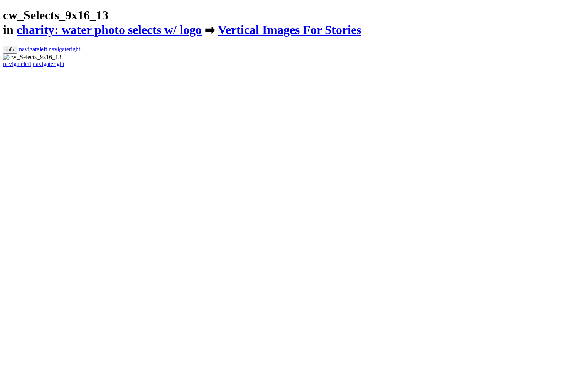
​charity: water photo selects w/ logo (109, 30)
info (10, 49)
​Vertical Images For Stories (289, 30)
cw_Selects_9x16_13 (55, 15)
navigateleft (33, 49)
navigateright (64, 49)
